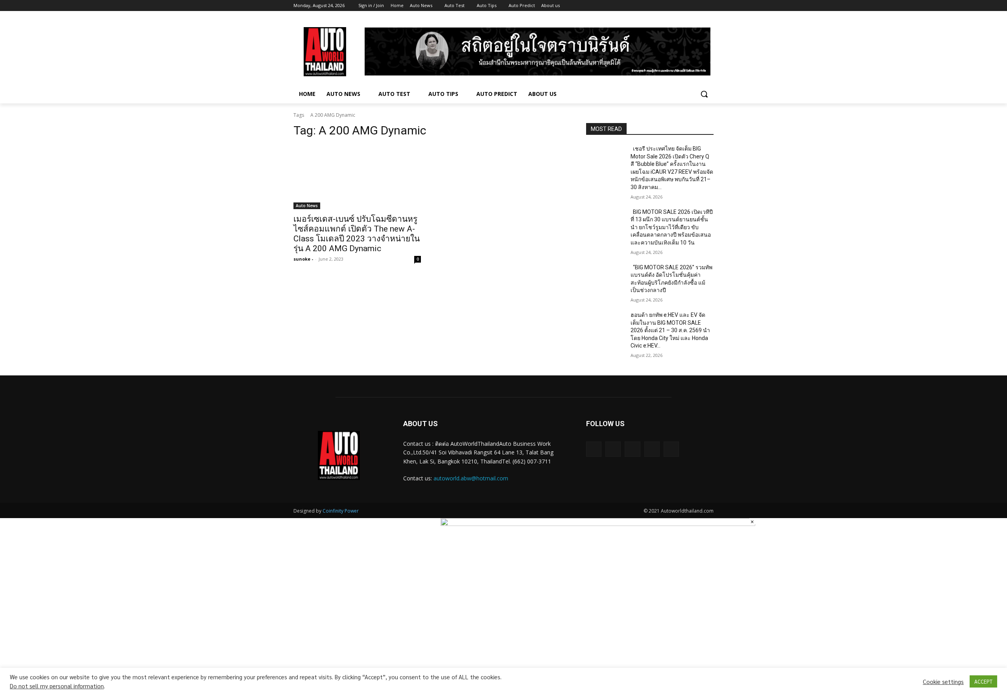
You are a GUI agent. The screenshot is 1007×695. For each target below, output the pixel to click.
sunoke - (303, 259)
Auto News (307, 205)
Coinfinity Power (341, 510)
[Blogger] (593, 449)
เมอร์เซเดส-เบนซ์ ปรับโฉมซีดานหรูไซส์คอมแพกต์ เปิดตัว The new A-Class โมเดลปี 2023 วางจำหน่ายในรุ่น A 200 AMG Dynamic (356, 233)
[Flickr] (632, 449)
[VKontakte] (671, 449)
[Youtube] (709, 5)
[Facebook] (665, 5)
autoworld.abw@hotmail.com (470, 478)
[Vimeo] (698, 5)
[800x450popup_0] (598, 523)
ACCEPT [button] (983, 681)
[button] (704, 94)
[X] (687, 5)
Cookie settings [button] (943, 681)
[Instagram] (676, 5)
